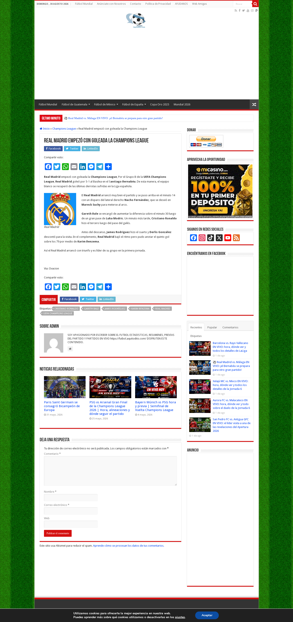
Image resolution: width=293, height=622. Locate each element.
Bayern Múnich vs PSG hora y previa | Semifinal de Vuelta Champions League (155, 406)
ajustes (180, 617)
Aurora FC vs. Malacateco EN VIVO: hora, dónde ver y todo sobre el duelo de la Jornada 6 (231, 404)
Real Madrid (162, 308)
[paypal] (256, 10)
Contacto (135, 3)
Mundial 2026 (182, 104)
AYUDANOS (181, 3)
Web (47, 518)
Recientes (196, 327)
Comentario (52, 453)
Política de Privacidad (158, 3)
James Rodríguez (115, 308)
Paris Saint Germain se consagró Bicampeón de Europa (62, 406)
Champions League (64, 128)
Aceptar (207, 615)
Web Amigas (199, 3)
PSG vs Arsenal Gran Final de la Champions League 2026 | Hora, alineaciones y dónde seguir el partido (109, 408)
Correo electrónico (56, 505)
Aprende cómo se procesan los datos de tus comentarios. (128, 545)
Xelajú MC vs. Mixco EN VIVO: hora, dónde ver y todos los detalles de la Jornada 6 (230, 385)
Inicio (46, 128)
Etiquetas (196, 336)
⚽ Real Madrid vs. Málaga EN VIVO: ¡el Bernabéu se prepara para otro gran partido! (113, 118)
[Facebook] (239, 10)
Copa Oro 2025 (159, 104)
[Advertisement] (146, 63)
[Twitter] (243, 10)
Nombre (50, 491)
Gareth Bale (91, 308)
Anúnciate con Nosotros (111, 3)
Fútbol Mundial (84, 3)
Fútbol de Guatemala (74, 104)
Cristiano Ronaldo (66, 308)
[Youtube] (248, 10)
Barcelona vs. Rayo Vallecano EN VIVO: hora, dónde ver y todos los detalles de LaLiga (230, 346)
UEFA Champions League (57, 313)
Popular (212, 327)
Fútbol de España (132, 104)
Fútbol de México (104, 104)
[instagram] (252, 10)
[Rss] (235, 10)
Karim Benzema (140, 308)
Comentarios (230, 327)
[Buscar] (255, 4)
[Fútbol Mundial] (135, 20)
